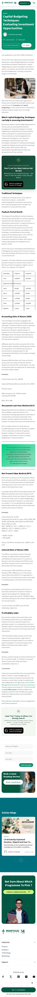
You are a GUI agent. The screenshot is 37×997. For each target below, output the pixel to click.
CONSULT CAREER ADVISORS (16, 892)
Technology (6, 953)
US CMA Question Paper (18, 463)
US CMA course (11, 689)
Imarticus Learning (15, 34)
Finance (5, 946)
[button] (21, 860)
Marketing (6, 956)
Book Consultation (13, 782)
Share (27, 45)
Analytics (5, 950)
